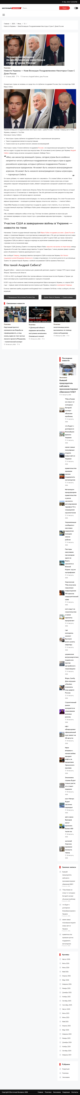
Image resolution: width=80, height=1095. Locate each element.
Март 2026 (65, 980)
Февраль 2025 (67, 1034)
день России (44, 76)
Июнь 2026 (65, 967)
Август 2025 (66, 1009)
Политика (7, 68)
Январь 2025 (66, 1038)
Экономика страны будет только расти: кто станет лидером (70, 783)
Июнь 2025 (65, 1017)
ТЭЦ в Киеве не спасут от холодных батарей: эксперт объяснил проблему (70, 408)
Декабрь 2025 (67, 992)
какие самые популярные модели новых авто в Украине (70, 453)
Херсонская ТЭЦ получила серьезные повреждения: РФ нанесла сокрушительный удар (71, 591)
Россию (41, 148)
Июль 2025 (65, 1013)
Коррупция (65, 1069)
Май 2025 (65, 1021)
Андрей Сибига (34, 76)
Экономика (63, 377)
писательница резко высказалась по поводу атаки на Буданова (63, 330)
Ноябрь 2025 (66, 996)
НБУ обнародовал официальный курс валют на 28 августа (70, 732)
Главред (16, 255)
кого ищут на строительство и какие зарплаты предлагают (70, 615)
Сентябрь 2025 (67, 1005)
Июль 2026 (65, 963)
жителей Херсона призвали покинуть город (68, 847)
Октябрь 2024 (66, 1050)
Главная (40, 1092)
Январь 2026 (66, 988)
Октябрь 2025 (66, 1001)
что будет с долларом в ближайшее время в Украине (69, 432)
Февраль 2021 (67, 1055)
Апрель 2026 (66, 976)
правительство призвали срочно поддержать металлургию (67, 939)
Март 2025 (65, 1030)
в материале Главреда (64, 285)
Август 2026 (66, 959)
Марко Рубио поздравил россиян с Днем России (57, 233)
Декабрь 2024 (67, 1042)
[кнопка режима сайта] (76, 8)
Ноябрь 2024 (66, 1046)
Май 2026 (65, 971)
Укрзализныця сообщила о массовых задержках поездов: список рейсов (70, 531)
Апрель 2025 (66, 1026)
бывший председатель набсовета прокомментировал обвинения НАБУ (68, 386)
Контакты (75, 1092)
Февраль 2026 (67, 984)
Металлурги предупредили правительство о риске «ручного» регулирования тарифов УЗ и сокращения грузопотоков (71, 501)
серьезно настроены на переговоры (58, 247)
